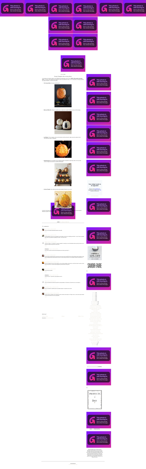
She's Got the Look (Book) (95, 336)
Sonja (46, 281)
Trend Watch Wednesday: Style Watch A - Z (95, 325)
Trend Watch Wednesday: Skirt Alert (95, 316)
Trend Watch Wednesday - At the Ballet (95, 308)
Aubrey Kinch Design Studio (73, 464)
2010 (94, 299)
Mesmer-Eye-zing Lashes (95, 309)
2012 (94, 296)
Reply (46, 231)
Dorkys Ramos (47, 293)
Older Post (81, 316)
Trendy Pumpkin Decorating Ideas (95, 329)
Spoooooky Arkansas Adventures (95, 305)
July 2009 (95, 344)
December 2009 (95, 301)
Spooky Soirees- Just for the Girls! (95, 332)
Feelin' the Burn (95, 328)
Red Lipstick (47, 287)
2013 (94, 295)
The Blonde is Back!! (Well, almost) (95, 321)
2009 (94, 300)
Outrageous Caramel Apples (95, 312)
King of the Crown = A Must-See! (95, 340)
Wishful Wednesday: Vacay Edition (95, 317)
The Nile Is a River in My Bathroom (95, 320)
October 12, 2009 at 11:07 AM (53, 287)
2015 (94, 292)
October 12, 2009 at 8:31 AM (51, 281)
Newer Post (45, 316)
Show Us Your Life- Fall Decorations (95, 313)
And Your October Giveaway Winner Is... (95, 324)
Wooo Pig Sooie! (95, 337)
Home (63, 316)
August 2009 (95, 343)
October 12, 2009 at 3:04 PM (54, 293)
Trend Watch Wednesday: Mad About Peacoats (95, 333)
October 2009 (95, 304)
